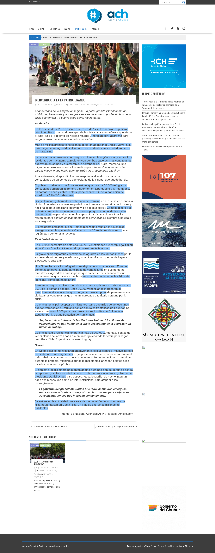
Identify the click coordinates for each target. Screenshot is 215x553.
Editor (59, 104)
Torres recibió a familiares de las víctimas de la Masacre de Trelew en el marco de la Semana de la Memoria (163, 104)
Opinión (95, 29)
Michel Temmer (89, 104)
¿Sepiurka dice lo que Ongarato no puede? (115, 426)
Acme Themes (186, 546)
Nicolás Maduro (105, 104)
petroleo (38, 474)
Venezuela (38, 477)
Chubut (41, 29)
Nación (67, 29)
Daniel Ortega (75, 104)
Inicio (31, 29)
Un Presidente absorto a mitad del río (50, 426)
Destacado (34, 44)
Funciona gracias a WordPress (141, 546)
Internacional (81, 29)
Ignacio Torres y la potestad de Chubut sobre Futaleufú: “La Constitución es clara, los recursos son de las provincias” (163, 116)
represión (47, 474)
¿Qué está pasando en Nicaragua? (43, 463)
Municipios (55, 29)
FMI (55, 470)
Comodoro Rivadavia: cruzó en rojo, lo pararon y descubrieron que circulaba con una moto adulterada (163, 138)
